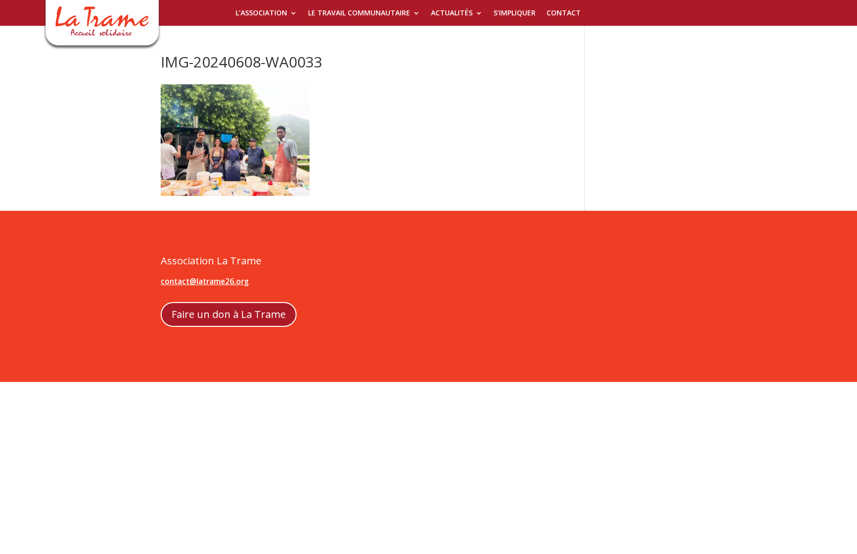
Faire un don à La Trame (229, 314)
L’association (261, 13)
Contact (564, 13)
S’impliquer (514, 13)
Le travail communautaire (359, 13)
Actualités (452, 13)
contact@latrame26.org (205, 281)
